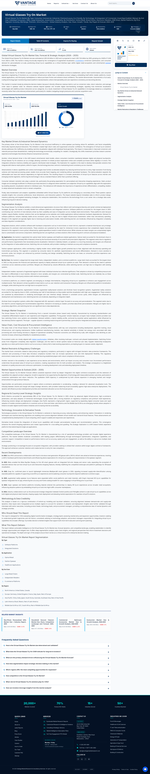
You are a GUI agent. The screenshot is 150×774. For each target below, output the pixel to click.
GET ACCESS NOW (83, 399)
